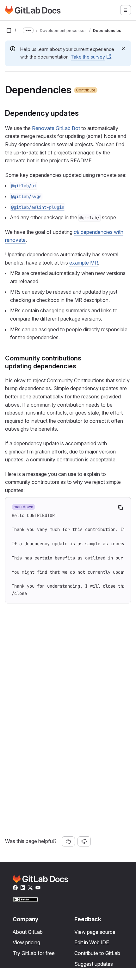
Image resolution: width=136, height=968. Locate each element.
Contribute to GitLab (97, 953)
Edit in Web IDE (91, 942)
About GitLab (28, 932)
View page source (94, 932)
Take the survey (88, 56)
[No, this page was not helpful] (84, 841)
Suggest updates (93, 964)
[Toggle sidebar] (9, 30)
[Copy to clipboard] (120, 508)
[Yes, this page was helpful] (68, 841)
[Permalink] (82, 113)
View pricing (26, 942)
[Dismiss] (123, 49)
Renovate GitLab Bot (56, 128)
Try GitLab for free (34, 953)
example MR (83, 262)
